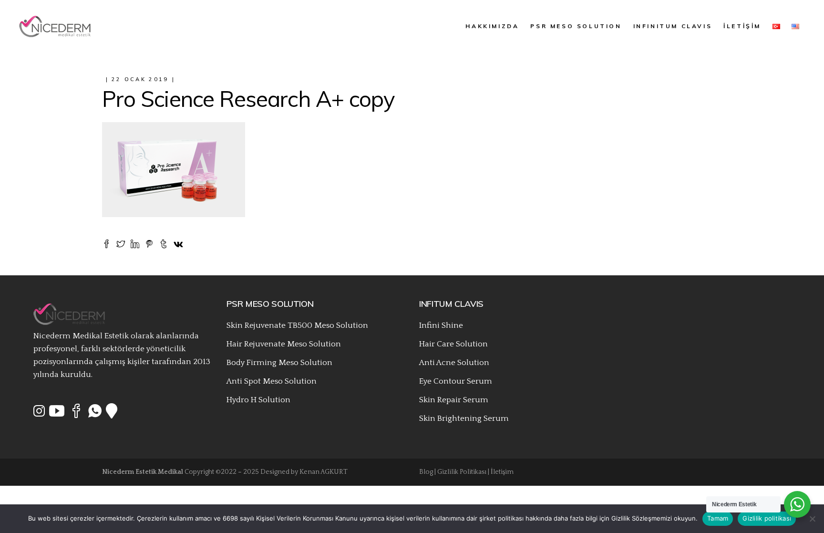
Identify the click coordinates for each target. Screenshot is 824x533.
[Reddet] (812, 518)
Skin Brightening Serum (464, 418)
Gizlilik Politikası (461, 472)
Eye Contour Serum (455, 381)
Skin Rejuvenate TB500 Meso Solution (297, 325)
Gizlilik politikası (766, 518)
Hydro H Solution (258, 400)
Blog (426, 472)
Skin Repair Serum (453, 400)
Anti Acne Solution (454, 362)
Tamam (717, 518)
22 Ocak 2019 (140, 79)
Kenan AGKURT (323, 472)
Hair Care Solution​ (453, 344)
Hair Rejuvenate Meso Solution (284, 344)
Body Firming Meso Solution (279, 362)
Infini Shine (441, 325)
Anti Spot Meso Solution (272, 381)
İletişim (502, 472)
